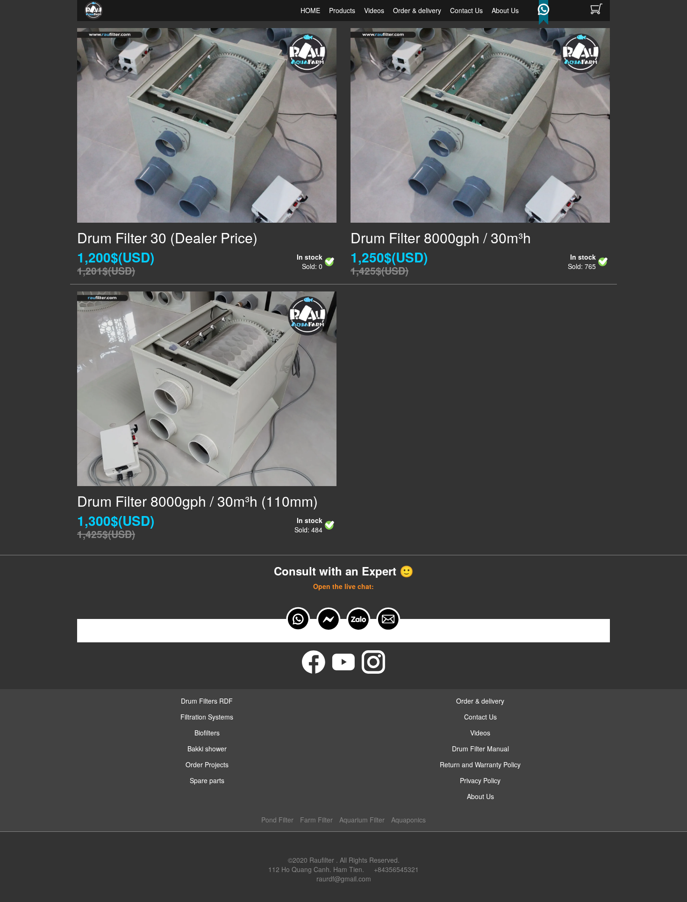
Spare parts (207, 780)
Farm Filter (316, 819)
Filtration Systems (206, 716)
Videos (374, 10)
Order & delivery (417, 10)
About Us (505, 10)
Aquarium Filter (362, 819)
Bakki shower (207, 748)
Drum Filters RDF (207, 701)
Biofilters (207, 732)
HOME (310, 10)
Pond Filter (277, 819)
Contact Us (466, 10)
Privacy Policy (480, 780)
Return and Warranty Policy (480, 764)
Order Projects (207, 764)
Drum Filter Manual (480, 748)
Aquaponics (408, 819)
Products (342, 10)
